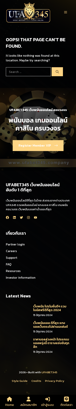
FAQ (8, 264)
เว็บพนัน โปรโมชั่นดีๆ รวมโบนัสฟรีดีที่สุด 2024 (49, 308)
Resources (13, 270)
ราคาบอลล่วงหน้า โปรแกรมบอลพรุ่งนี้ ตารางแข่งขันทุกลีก (51, 343)
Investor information (20, 277)
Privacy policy (54, 381)
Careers (11, 251)
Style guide (19, 381)
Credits (36, 381)
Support (11, 257)
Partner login (15, 244)
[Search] (57, 71)
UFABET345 (49, 372)
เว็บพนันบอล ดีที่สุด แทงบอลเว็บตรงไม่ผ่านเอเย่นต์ (50, 324)
